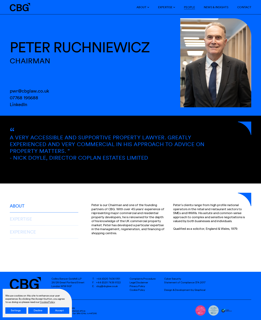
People (189, 7)
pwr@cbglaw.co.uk (29, 91)
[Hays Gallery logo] (25, 283)
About (141, 7)
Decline (38, 310)
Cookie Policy (137, 290)
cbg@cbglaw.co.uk (107, 286)
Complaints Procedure (143, 279)
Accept (59, 310)
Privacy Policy (137, 286)
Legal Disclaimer (139, 282)
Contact (244, 7)
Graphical (199, 290)
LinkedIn (18, 104)
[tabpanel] (130, 149)
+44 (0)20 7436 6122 (108, 282)
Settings (16, 310)
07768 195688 (24, 98)
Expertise (165, 7)
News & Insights (216, 7)
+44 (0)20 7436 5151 (108, 279)
